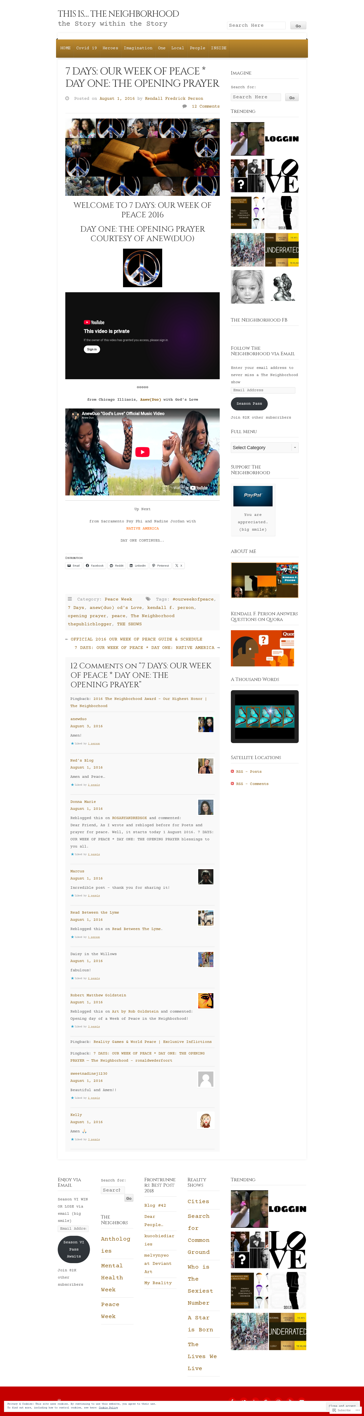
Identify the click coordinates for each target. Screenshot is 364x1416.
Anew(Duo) (150, 400)
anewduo (78, 719)
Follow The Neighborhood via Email (263, 351)
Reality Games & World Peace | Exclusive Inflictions (153, 1042)
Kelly (76, 1115)
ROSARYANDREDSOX (129, 818)
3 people (94, 1026)
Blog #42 (155, 1205)
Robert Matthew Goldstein (98, 995)
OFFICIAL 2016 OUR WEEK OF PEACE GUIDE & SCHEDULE (136, 639)
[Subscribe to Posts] (232, 772)
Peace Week (118, 599)
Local (177, 48)
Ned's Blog (82, 760)
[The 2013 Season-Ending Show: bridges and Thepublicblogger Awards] (282, 214)
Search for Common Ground (199, 1234)
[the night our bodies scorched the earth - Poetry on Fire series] (282, 288)
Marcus (77, 871)
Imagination (138, 48)
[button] (255, 726)
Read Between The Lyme (136, 929)
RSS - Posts (249, 772)
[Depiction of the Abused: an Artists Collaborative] (247, 288)
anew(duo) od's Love (116, 607)
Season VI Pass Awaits (73, 1249)
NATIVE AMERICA (142, 528)
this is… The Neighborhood (118, 14)
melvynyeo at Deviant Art (158, 1264)
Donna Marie (83, 802)
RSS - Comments (252, 784)
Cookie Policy (108, 1408)
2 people (94, 785)
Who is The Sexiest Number (200, 1285)
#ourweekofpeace (193, 599)
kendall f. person (170, 607)
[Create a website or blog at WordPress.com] (59, 1400)
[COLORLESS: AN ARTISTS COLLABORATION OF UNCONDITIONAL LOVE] (282, 177)
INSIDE (218, 48)
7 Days (76, 607)
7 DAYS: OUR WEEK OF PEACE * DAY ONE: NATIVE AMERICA (144, 647)
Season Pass (249, 404)
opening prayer (87, 616)
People (197, 48)
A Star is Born (200, 1324)
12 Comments (206, 106)
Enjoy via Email (69, 1183)
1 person (94, 743)
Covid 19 (86, 48)
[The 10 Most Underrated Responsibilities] (282, 251)
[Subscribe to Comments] (232, 784)
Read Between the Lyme (94, 912)
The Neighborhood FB (259, 320)
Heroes (110, 48)
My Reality (158, 1283)
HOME (65, 48)
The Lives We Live (202, 1356)
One (162, 48)
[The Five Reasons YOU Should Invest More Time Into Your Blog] (282, 140)
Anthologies (115, 1245)
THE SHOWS (129, 624)
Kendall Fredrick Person (174, 98)
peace (118, 616)
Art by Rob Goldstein (135, 1011)
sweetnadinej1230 (88, 1074)
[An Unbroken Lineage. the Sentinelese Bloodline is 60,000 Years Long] (247, 251)
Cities (198, 1201)
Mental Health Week (112, 1278)
